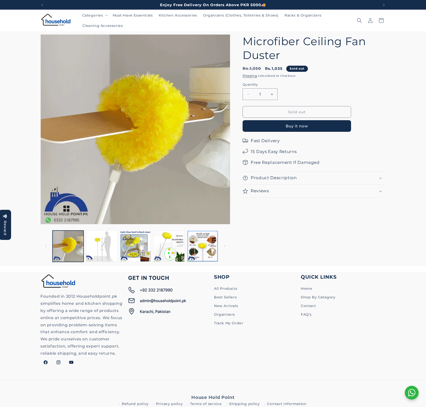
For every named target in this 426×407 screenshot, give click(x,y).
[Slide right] (224, 246)
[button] (94, 15)
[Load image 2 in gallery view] (101, 246)
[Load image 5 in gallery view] (202, 246)
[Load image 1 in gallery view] (68, 246)
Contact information (286, 404)
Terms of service (206, 404)
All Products (225, 288)
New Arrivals (226, 306)
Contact (308, 306)
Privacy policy (169, 404)
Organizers (224, 314)
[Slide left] (45, 246)
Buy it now (297, 126)
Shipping (250, 76)
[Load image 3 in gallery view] (135, 246)
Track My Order (228, 323)
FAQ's (306, 314)
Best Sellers (225, 297)
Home (306, 288)
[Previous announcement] (42, 5)
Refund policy (135, 404)
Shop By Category (318, 297)
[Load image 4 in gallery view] (168, 246)
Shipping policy (244, 404)
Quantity (250, 84)
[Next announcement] (383, 5)
